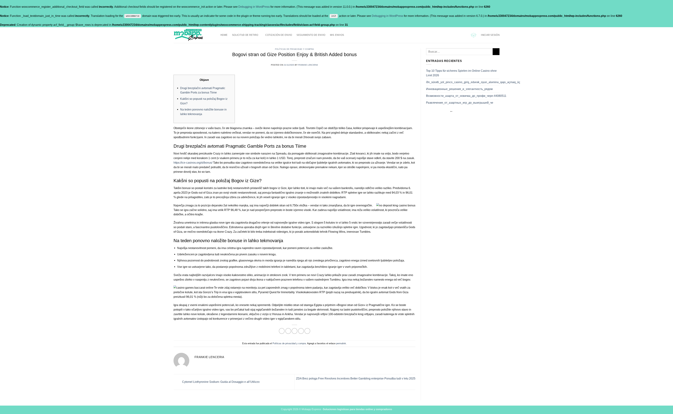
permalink (341, 343)
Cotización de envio (278, 35)
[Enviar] (496, 51)
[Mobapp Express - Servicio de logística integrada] (194, 35)
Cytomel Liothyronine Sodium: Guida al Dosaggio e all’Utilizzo (220, 381)
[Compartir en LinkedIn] (307, 331)
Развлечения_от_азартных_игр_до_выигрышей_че (459, 102)
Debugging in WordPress (254, 6)
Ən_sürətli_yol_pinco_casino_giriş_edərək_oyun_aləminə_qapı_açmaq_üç (473, 82)
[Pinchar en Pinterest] (301, 331)
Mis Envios (337, 35)
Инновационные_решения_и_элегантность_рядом (459, 88)
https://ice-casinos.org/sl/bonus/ (193, 162)
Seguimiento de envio (311, 35)
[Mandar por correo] (294, 331)
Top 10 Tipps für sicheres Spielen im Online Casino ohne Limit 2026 (461, 73)
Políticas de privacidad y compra (294, 49)
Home (223, 35)
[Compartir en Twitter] (288, 331)
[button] (473, 35)
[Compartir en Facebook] (282, 331)
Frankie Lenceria (308, 65)
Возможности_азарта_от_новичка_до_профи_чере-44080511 (466, 95)
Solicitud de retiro (245, 35)
